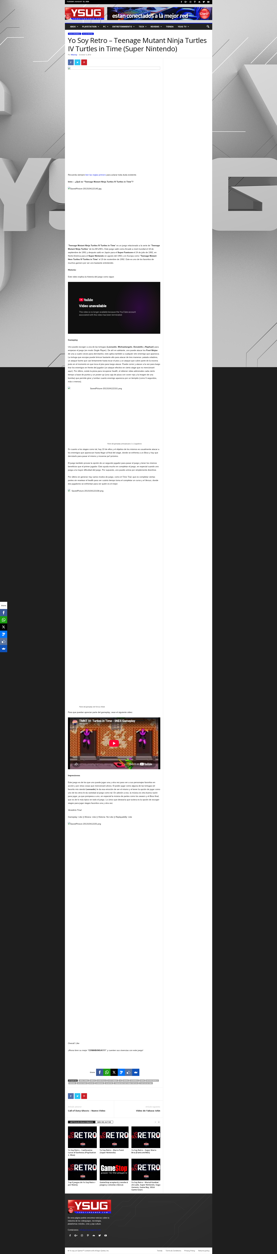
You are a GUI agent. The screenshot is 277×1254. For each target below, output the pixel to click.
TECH (141, 26)
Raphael (72, 1083)
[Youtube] (208, 2)
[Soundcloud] (199, 2)
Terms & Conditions (173, 1251)
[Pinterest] (195, 2)
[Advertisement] (114, 165)
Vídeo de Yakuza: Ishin (148, 1110)
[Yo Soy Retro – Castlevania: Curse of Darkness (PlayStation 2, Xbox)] (82, 1137)
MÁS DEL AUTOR (104, 1122)
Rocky (91, 1083)
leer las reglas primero (95, 175)
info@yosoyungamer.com (90, 1230)
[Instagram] (190, 2)
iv (120, 1081)
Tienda (170, 26)
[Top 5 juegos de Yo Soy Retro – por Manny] (82, 1169)
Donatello (101, 1081)
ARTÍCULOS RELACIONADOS (81, 1122)
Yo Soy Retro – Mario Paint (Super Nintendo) (112, 1151)
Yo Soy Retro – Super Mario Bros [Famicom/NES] (143, 1151)
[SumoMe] (135, 1072)
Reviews (155, 26)
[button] (208, 26)
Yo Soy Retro (88, 34)
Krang (125, 1081)
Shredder (99, 1083)
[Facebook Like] (128, 1072)
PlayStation (89, 26)
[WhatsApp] (107, 1072)
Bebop (92, 1081)
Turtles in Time (146, 1083)
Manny (74, 55)
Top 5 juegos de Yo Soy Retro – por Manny (82, 1183)
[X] (114, 1072)
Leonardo (134, 1081)
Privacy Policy (189, 1251)
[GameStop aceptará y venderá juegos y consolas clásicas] (114, 1169)
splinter (109, 1083)
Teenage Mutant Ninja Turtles (126, 1083)
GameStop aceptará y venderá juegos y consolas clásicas (114, 1183)
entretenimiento (122, 26)
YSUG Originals (74, 34)
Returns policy (203, 1251)
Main (142, 1081)
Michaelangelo (152, 1081)
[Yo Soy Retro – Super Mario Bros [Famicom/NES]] (145, 1137)
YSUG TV (182, 26)
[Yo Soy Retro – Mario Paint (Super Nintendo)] (114, 1137)
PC (104, 26)
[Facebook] (181, 2)
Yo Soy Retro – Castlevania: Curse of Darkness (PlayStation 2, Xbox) (82, 1152)
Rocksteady (82, 1083)
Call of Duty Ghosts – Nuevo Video (86, 1110)
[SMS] (121, 1072)
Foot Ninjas (112, 1081)
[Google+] (186, 2)
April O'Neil (84, 1081)
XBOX (73, 26)
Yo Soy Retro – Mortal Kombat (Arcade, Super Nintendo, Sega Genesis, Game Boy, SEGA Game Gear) (145, 1186)
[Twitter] (204, 2)
